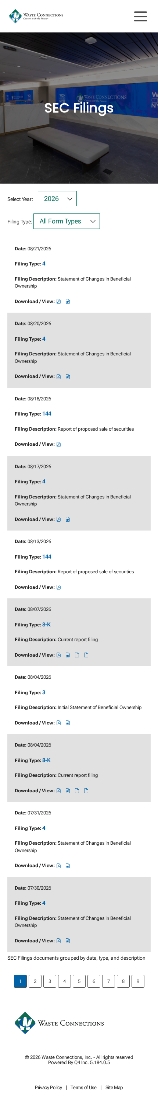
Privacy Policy (48, 1087)
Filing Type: (19, 222)
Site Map (114, 1087)
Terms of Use (83, 1087)
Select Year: (20, 199)
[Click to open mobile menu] (140, 16)
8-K (46, 624)
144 (46, 413)
